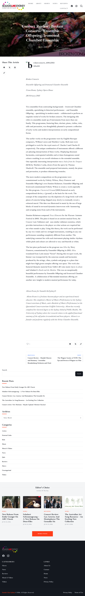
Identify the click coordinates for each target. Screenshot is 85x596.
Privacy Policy (48, 582)
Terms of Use (79, 592)
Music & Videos (7, 448)
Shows (47, 3)
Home (30, 3)
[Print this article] (15, 67)
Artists (4, 431)
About (38, 3)
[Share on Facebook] (4, 67)
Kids (3, 440)
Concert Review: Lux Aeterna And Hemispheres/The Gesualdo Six (23, 396)
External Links (7, 435)
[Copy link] (4, 73)
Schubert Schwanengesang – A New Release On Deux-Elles (21, 391)
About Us (47, 566)
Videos (4, 475)
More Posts (42, 534)
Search (4, 370)
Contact (64, 8)
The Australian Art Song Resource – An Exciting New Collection (23, 400)
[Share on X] (9, 67)
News (55, 3)
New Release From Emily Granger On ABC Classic (18, 387)
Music (4, 444)
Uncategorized (6, 470)
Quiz (3, 457)
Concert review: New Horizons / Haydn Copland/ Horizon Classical (24, 405)
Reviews (64, 3)
